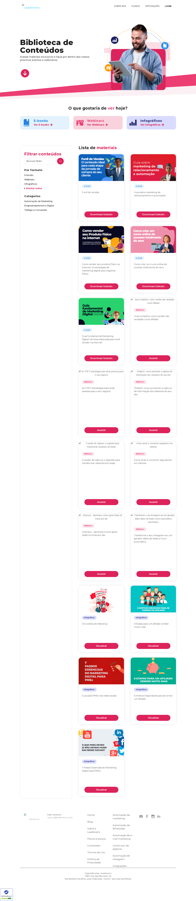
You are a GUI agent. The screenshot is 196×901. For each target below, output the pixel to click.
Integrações (120, 866)
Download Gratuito (101, 214)
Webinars (29, 179)
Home (91, 815)
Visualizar (101, 646)
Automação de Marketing (38, 201)
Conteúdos (93, 845)
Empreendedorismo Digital (39, 205)
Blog (90, 821)
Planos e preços (96, 838)
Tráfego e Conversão (35, 210)
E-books (28, 175)
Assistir (153, 358)
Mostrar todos (34, 188)
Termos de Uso (96, 852)
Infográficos (30, 184)
